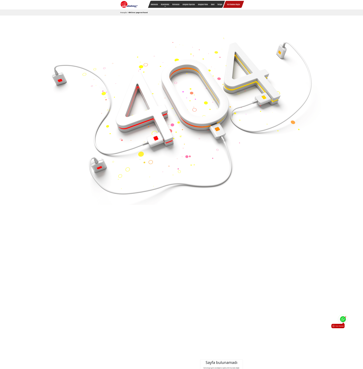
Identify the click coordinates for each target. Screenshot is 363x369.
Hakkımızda (154, 4)
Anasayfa (123, 12)
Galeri (212, 4)
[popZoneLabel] (343, 319)
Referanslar (176, 4)
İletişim (220, 4)
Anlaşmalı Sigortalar (189, 4)
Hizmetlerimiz (165, 4)
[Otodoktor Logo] (129, 4)
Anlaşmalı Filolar (203, 4)
